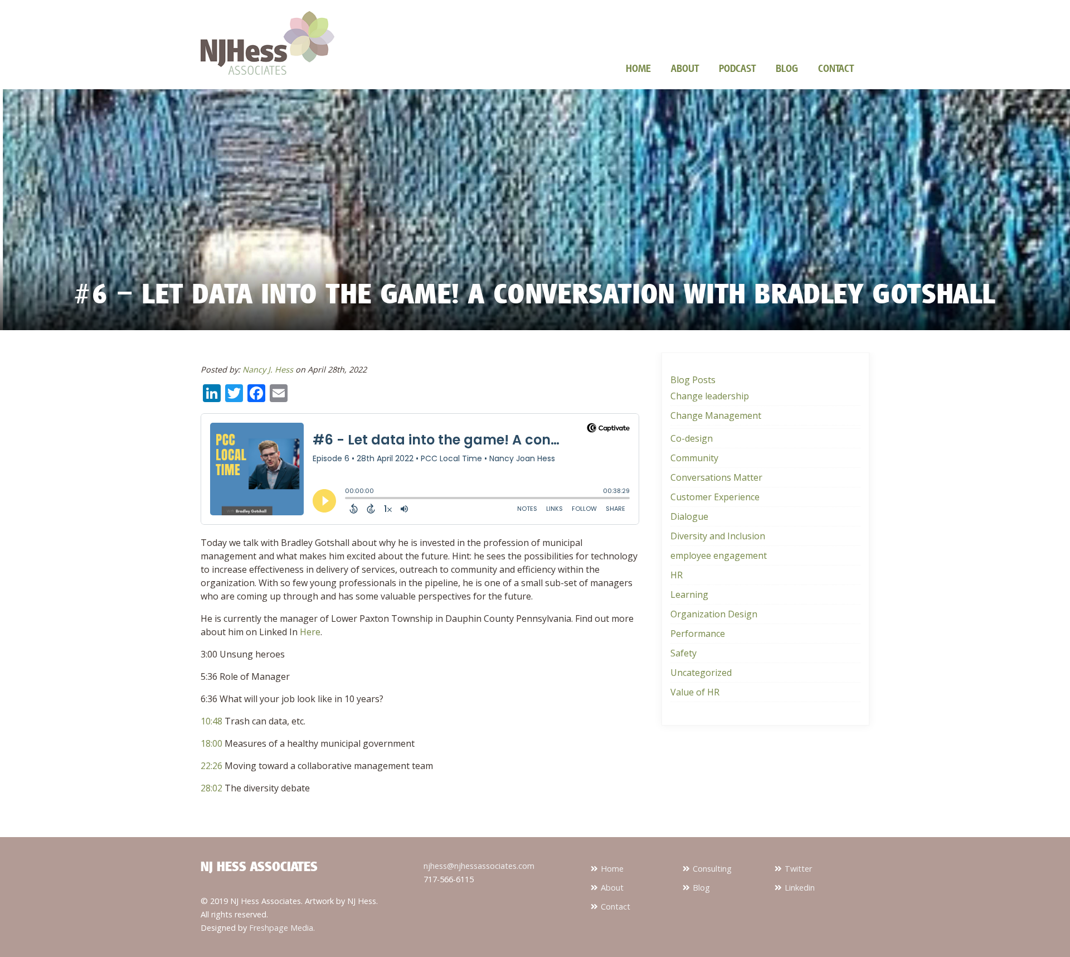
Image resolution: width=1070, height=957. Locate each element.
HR (676, 575)
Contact (836, 68)
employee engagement (718, 555)
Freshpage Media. (282, 927)
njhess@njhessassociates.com (479, 866)
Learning (689, 594)
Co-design (691, 438)
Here (310, 632)
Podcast (737, 68)
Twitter (798, 868)
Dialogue (689, 516)
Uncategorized (701, 672)
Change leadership (709, 396)
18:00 (211, 743)
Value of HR (694, 692)
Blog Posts (693, 380)
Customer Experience (715, 497)
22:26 (211, 766)
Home (638, 68)
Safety (683, 653)
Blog (787, 68)
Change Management (715, 415)
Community (694, 458)
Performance (697, 633)
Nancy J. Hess (267, 369)
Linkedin (800, 887)
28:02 (211, 788)
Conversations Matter (716, 477)
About (685, 68)
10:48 (211, 721)
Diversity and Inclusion (717, 536)
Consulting (712, 868)
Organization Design (713, 614)
